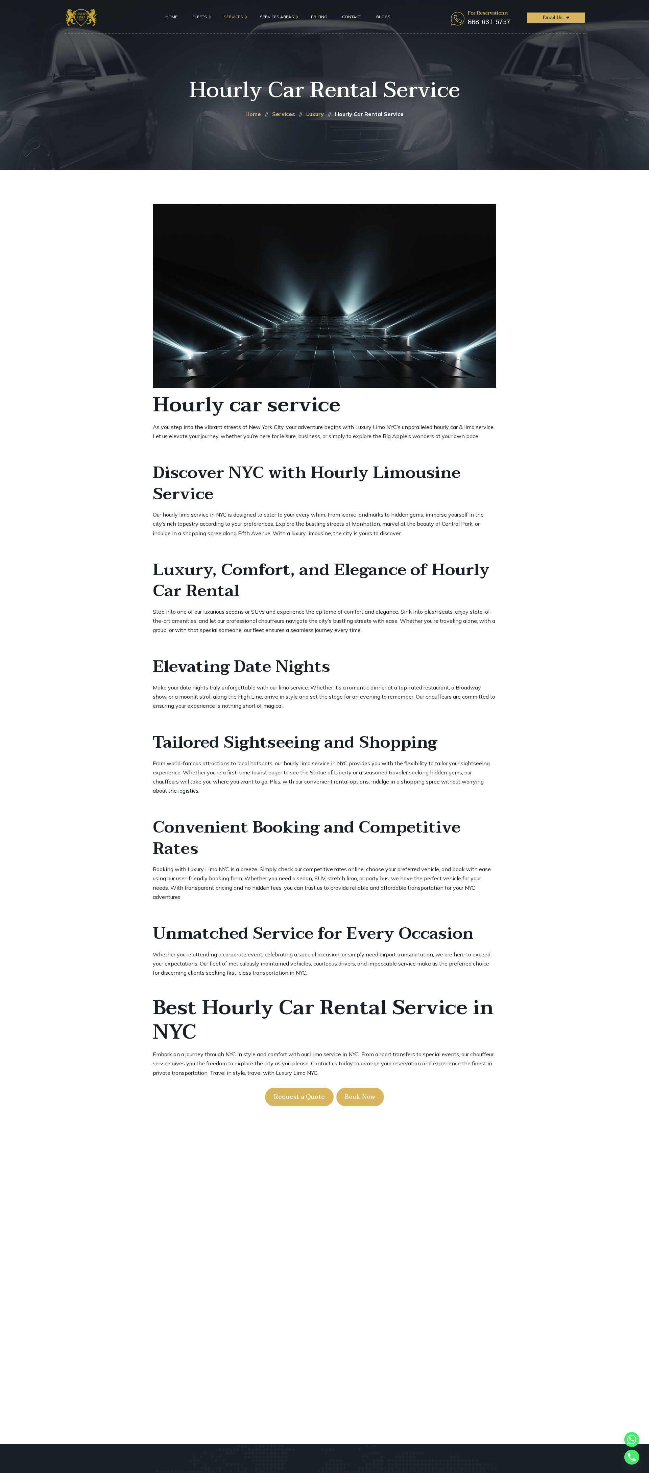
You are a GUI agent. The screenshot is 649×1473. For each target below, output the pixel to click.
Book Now (360, 1097)
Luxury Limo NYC (208, 869)
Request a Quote (299, 1097)
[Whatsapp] (631, 1439)
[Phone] (631, 1457)
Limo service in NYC (334, 1054)
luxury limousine (311, 533)
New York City (266, 427)
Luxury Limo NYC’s (378, 427)
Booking (163, 869)
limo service (293, 687)
